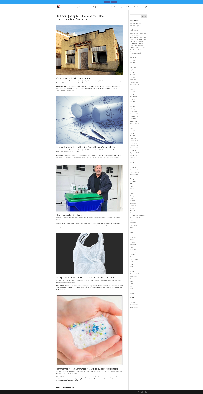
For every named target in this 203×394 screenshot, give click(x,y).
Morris (132, 247)
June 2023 (132, 92)
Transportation (64, 151)
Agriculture (93, 371)
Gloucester (133, 222)
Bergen (132, 193)
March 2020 (133, 138)
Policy (57, 151)
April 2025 (132, 65)
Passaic (132, 261)
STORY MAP (127, 2)
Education (132, 210)
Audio (131, 191)
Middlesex (132, 242)
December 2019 (134, 145)
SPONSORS (138, 2)
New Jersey (78, 83)
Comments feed (134, 304)
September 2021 (134, 118)
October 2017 (133, 167)
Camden (132, 198)
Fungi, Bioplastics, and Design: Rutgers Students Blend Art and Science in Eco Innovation (138, 39)
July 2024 (132, 70)
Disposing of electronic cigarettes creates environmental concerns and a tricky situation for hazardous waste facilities (138, 26)
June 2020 (132, 131)
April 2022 (132, 106)
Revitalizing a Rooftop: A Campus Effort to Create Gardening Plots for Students (137, 45)
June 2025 (132, 60)
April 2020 (132, 135)
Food (105, 7)
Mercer (132, 239)
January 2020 (133, 143)
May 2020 (132, 133)
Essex (131, 220)
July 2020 (132, 128)
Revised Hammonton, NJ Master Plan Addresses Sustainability (85, 147)
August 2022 (133, 96)
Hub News (133, 230)
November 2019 (134, 148)
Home (131, 227)
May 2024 (132, 75)
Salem (131, 266)
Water (128, 7)
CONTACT (144, 2)
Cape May (132, 200)
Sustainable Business (65, 282)
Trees (69, 151)
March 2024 (133, 79)
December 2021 (134, 113)
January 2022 (133, 111)
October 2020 (133, 121)
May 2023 (132, 94)
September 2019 (134, 153)
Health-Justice (95, 7)
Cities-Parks (102, 81)
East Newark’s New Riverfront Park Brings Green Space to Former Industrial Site (138, 51)
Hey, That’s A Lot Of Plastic (69, 214)
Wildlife (132, 293)
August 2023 (133, 87)
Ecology (107, 371)
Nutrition (132, 254)
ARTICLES (121, 2)
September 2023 (134, 84)
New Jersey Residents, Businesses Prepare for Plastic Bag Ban (85, 277)
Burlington (133, 196)
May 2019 (132, 162)
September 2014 (134, 172)
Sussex (132, 271)
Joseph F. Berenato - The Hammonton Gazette (70, 81)
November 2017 (134, 165)
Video (131, 283)
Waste (73, 151)
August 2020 (133, 126)
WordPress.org (134, 307)
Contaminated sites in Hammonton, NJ (74, 78)
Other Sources (134, 259)
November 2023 (134, 82)
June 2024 (132, 72)
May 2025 (132, 62)
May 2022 (132, 104)
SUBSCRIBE (114, 2)
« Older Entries (60, 387)
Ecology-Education (79, 7)
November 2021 (134, 116)
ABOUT (132, 2)
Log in (131, 300)
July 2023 (132, 89)
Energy (132, 213)
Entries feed (133, 302)
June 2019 (132, 160)
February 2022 (134, 109)
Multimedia (133, 249)
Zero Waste (138, 7)
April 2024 (132, 77)
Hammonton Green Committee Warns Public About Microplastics (87, 368)
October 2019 (133, 150)
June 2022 (132, 101)
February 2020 (134, 140)
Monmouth (133, 244)
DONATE (107, 2)
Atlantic (96, 81)
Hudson (132, 232)
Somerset (132, 269)
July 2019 (132, 157)
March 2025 (133, 67)
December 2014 (134, 170)
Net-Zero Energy (116, 7)
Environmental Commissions (113, 81)
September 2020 (134, 123)
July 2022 (132, 99)
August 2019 (133, 155)
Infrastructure (71, 83)
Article (92, 81)
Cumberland (133, 205)
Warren (132, 286)
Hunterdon (133, 235)
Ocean (132, 257)
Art (131, 183)
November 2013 (134, 174)
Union (131, 281)
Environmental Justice (61, 83)
